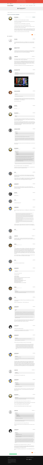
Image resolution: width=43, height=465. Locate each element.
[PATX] (10, 173)
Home (21, 5)
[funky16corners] (10, 130)
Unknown (16, 56)
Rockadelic (16, 17)
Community (23, 5)
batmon (15, 105)
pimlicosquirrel (17, 91)
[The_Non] (10, 40)
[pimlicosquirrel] (10, 92)
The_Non (15, 39)
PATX (15, 172)
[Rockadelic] (10, 18)
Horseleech (16, 325)
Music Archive (31, 5)
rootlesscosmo (17, 69)
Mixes (27, 5)
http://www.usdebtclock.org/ (17, 101)
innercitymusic (17, 47)
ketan (15, 244)
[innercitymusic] (10, 49)
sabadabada (16, 207)
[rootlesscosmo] (10, 71)
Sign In (34, 3)
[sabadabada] (10, 185)
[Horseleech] (10, 327)
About (34, 5)
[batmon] (10, 107)
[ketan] (10, 245)
